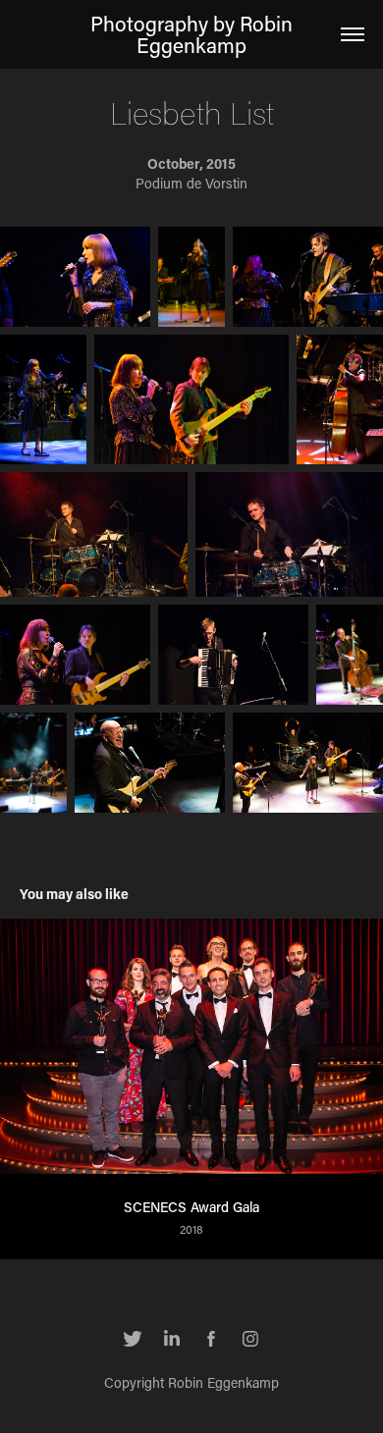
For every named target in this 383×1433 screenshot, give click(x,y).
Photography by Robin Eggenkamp (194, 34)
